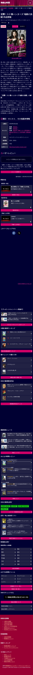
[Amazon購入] (16, 58)
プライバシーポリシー (24, 665)
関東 (18, 549)
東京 (2, 549)
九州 (2, 564)
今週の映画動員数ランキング (8, 351)
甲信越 (3, 558)
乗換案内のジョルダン (11, 665)
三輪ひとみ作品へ (16, 224)
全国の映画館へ (16, 568)
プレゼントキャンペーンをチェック (16, 324)
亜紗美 (15, 130)
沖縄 (18, 564)
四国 (18, 561)
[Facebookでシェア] (13, 233)
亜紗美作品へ (16, 210)
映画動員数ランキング (10, 646)
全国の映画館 (7, 637)
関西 (2, 552)
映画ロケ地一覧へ (16, 589)
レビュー (14, 26)
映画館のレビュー (9, 638)
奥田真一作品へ (16, 194)
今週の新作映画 (8, 623)
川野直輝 (26, 130)
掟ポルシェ (16, 132)
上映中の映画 (7, 621)
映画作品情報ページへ (6, 606)
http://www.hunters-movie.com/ (17, 147)
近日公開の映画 (8, 624)
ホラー (18, 581)
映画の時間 (4, 8)
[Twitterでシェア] (19, 233)
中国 (2, 561)
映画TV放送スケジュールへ (16, 538)
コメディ (3, 581)
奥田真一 (15, 127)
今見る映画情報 (8, 660)
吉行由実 (22, 132)
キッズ (18, 579)
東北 (18, 555)
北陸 (18, 558)
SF (2, 579)
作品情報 (10, 8)
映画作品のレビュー (9, 628)
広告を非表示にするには (24, 283)
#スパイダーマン (5, 506)
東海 (18, 552)
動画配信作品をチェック (16, 403)
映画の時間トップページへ (8, 609)
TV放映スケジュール (9, 658)
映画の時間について (16, 602)
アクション (3, 22)
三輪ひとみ (20, 130)
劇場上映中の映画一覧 (15, 377)
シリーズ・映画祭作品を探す (16, 512)
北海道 (3, 555)
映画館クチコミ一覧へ (15, 586)
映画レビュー (16, 498)
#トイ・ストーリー (23, 506)
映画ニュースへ (16, 452)
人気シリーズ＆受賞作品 (10, 626)
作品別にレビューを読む (10, 629)
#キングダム (4, 509)
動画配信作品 (7, 656)
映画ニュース (7, 655)
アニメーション (21, 575)
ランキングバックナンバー (11, 647)
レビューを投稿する (16, 172)
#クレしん (13, 506)
